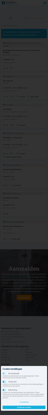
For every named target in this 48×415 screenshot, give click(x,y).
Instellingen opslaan (24, 407)
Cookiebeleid (24, 402)
